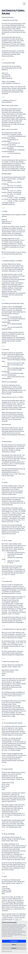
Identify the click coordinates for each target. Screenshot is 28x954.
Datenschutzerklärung (7, 951)
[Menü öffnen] (24, 4)
